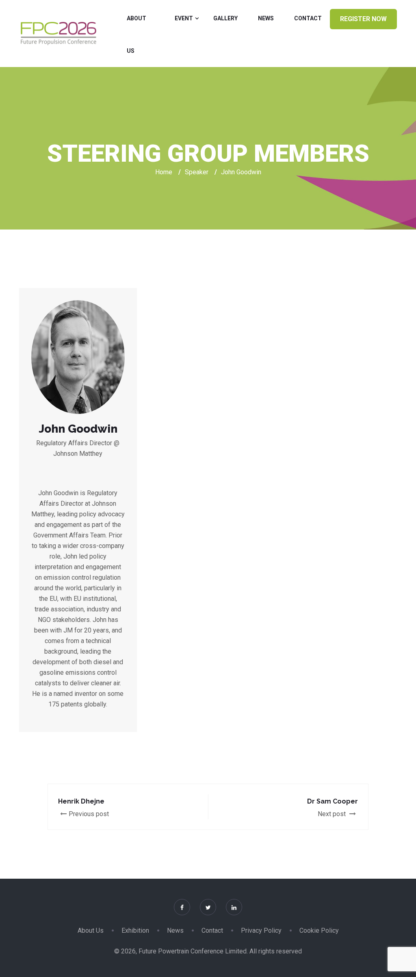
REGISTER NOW (363, 19)
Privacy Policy (261, 930)
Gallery (225, 18)
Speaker (196, 172)
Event (184, 18)
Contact (308, 18)
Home (163, 172)
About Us (136, 34)
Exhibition (135, 930)
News (266, 18)
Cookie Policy (319, 930)
